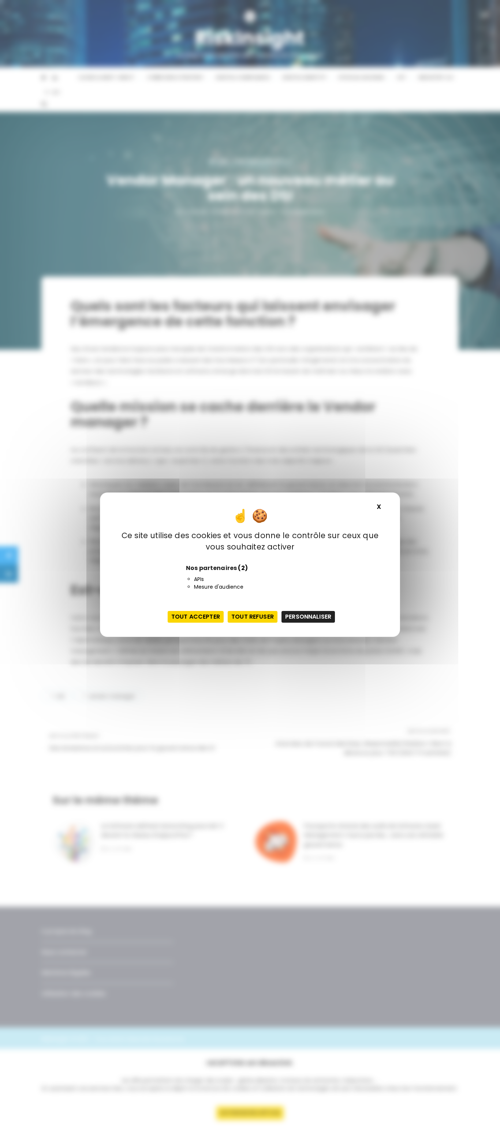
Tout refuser (252, 616)
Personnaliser (308, 616)
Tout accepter (195, 616)
